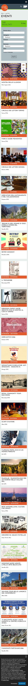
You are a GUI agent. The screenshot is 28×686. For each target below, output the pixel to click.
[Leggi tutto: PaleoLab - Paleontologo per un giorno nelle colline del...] (14, 472)
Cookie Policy (5, 680)
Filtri (24, 23)
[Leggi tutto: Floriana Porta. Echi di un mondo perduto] (14, 444)
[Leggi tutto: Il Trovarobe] (14, 274)
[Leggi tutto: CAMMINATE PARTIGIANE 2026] (14, 642)
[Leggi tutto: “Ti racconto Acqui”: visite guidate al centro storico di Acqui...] (14, 614)
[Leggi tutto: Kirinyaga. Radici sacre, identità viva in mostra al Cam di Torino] (14, 302)
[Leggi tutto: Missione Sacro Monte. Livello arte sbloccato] (14, 557)
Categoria (6, 35)
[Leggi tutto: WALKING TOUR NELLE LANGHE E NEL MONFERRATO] (14, 585)
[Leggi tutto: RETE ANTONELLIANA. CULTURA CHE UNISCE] (14, 501)
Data (4, 48)
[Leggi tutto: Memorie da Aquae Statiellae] (14, 529)
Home (2, 13)
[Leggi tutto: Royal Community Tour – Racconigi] (14, 387)
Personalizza (14, 683)
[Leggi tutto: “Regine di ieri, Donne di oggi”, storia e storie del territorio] (14, 217)
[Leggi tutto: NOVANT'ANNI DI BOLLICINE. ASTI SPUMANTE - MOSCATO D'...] (14, 359)
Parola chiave (7, 30)
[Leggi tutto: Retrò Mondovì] (14, 246)
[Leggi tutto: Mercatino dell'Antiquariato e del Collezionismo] (14, 189)
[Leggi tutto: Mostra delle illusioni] (14, 76)
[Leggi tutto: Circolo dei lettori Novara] (14, 161)
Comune (5, 39)
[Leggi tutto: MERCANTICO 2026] (14, 331)
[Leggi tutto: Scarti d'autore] (14, 416)
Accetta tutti (22, 683)
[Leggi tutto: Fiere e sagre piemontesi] (14, 133)
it (23, 6)
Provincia (5, 44)
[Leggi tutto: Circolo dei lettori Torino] (14, 104)
